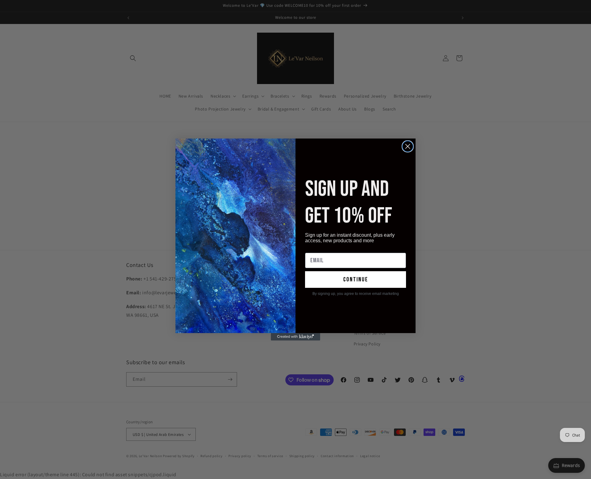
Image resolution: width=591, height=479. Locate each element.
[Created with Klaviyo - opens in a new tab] (295, 336)
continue (355, 279)
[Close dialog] (407, 146)
